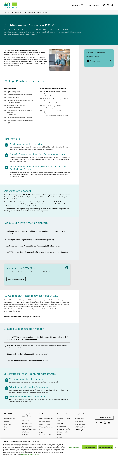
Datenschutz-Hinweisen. (27, 454)
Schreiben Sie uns (14, 382)
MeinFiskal (60, 423)
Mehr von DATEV (94, 5)
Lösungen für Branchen (29, 429)
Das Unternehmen (9, 418)
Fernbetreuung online (45, 430)
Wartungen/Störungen (46, 427)
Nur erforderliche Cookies (89, 447)
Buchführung (18, 12)
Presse (6, 427)
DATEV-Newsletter (80, 427)
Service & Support (44, 421)
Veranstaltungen (79, 418)
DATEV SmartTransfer (63, 429)
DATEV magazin (79, 421)
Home (5, 12)
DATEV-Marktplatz (27, 435)
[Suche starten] (104, 5)
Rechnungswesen (27, 423)
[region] (59, 447)
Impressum (36, 454)
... (10, 12)
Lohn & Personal (27, 426)
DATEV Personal (61, 426)
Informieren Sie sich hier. (16, 279)
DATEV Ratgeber (79, 430)
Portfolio (6, 421)
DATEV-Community (80, 424)
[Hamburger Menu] (83, 5)
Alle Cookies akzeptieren (105, 447)
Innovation (7, 424)
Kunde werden (26, 420)
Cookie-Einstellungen (74, 447)
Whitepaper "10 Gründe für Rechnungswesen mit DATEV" (22, 316)
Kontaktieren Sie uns (104, 417)
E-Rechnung (25, 432)
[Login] (112, 5)
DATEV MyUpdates (45, 424)
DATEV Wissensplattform (46, 418)
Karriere (6, 430)
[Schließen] (115, 447)
